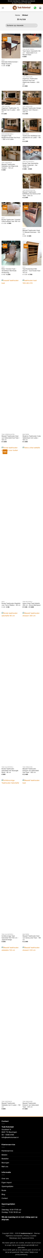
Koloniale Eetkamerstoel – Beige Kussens (10, 62)
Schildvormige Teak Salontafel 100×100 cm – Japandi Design (10, 937)
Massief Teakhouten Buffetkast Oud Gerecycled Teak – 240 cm (31, 193)
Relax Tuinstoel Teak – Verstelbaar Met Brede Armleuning (9, 270)
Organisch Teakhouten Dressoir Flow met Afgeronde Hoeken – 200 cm (31, 81)
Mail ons (5, 1166)
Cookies (33, 1236)
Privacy (26, 1236)
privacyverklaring (21, 1254)
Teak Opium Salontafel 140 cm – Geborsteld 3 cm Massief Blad (31, 52)
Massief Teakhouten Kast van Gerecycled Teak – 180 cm (32, 937)
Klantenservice (7, 1151)
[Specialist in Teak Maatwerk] (21, 7)
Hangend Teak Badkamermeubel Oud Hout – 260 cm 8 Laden (11, 137)
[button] (3, 7)
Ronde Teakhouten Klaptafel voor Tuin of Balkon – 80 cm (11, 604)
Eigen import (7, 1182)
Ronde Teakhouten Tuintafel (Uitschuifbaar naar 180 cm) (11, 220)
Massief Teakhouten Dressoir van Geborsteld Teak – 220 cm (31, 1105)
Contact (5, 1198)
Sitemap (37, 1233)
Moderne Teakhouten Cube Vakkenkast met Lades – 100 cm (32, 437)
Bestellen (5, 1159)
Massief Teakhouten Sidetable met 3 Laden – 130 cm (11, 1105)
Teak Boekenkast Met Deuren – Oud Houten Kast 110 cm (31, 270)
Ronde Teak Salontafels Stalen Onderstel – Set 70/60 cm (30, 165)
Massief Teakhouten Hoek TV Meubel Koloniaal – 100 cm (31, 232)
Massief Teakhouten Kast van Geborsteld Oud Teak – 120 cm (11, 437)
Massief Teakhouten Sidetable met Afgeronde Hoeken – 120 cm (10, 166)
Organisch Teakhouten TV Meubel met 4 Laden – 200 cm (11, 109)
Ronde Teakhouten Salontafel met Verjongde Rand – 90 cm (10, 770)
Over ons (5, 1178)
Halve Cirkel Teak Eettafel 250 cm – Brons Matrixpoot (31, 604)
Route (4, 1190)
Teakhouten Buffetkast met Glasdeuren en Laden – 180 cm (32, 137)
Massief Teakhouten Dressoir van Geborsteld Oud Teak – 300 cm (31, 770)
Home (17, 15)
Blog (3, 1194)
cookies (21, 1243)
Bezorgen (5, 1163)
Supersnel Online (28, 1238)
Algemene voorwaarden (14, 1236)
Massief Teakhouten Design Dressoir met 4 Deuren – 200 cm (32, 109)
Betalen (4, 1155)
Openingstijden (7, 1186)
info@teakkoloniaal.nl (10, 1137)
